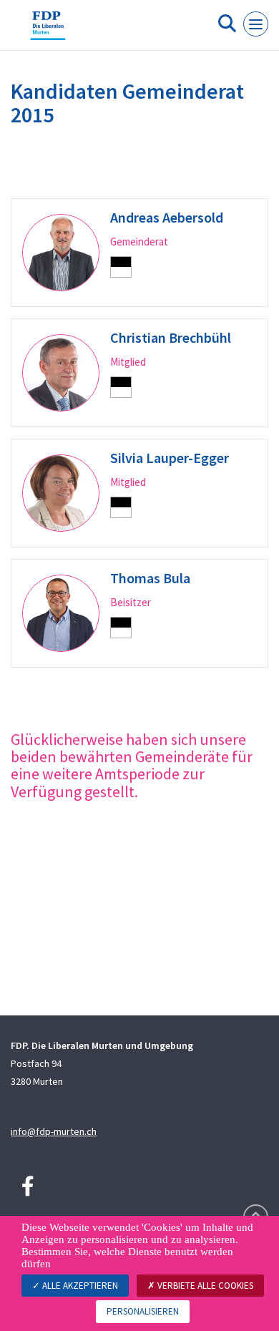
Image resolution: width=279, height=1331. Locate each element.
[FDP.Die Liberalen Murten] (48, 30)
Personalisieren (143, 1311)
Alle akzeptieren (79, 1285)
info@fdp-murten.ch (54, 1131)
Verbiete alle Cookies (204, 1285)
